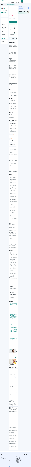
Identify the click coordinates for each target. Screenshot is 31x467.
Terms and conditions (18, 458)
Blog (1, 457)
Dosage (2, 29)
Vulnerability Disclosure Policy (19, 457)
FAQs (9, 460)
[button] (18, 1)
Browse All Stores (10, 459)
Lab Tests (16, 2)
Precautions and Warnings (3, 24)
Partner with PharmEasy (3, 458)
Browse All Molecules (11, 457)
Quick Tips (3, 28)
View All (15, 357)
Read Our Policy (3, 38)
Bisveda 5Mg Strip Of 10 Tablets (11, 4)
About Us (2, 455)
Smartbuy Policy (17, 462)
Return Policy (17, 461)
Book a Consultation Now (21, 13)
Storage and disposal (4, 27)
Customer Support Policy (18, 460)
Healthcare (12, 2)
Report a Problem (3, 42)
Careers (2, 456)
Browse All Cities (10, 458)
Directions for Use (4, 26)
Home (2, 4)
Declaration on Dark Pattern (19, 459)
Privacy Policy (17, 456)
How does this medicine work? (4, 31)
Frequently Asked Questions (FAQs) (3, 34)
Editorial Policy (17, 455)
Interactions (3, 32)
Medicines (5, 4)
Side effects (3, 23)
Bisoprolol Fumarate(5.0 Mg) (15, 34)
